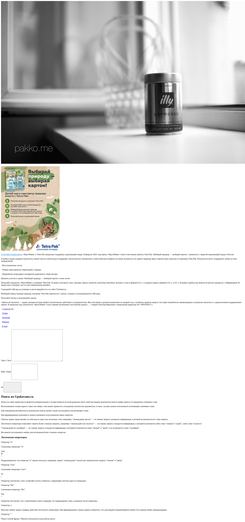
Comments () (8, 309)
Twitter (5, 313)
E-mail (4, 326)
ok (2, 387)
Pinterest (5, 322)
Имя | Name (6, 372)
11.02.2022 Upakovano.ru (11, 254)
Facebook (6, 318)
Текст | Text (6, 360)
